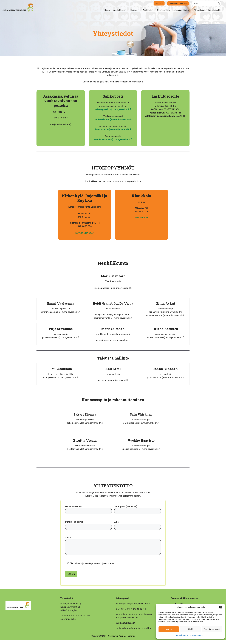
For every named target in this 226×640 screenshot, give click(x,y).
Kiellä (190, 629)
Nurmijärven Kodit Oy (117, 636)
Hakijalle (134, 10)
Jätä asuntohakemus (178, 3)
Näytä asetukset (212, 629)
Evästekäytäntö (182, 635)
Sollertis (131, 636)
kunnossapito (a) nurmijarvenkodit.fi (113, 129)
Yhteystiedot (199, 10)
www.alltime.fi (141, 217)
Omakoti (159, 3)
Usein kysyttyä (163, 10)
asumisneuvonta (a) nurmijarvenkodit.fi (113, 139)
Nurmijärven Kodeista (182, 10)
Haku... (219, 3)
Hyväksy (169, 629)
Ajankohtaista (119, 10)
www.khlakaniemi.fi (84, 233)
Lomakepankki (214, 10)
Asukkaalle (147, 10)
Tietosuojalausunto (196, 635)
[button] (220, 607)
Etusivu (107, 10)
